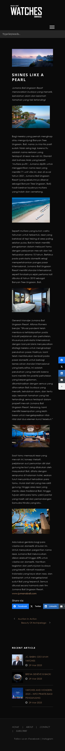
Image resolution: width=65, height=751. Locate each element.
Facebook (34, 738)
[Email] (61, 380)
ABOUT (29, 726)
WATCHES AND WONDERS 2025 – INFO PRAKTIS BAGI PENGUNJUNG (38, 693)
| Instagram (46, 738)
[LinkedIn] (61, 373)
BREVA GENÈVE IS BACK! (38, 674)
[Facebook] (61, 360)
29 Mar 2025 (35, 665)
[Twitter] (61, 366)
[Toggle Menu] (52, 27)
